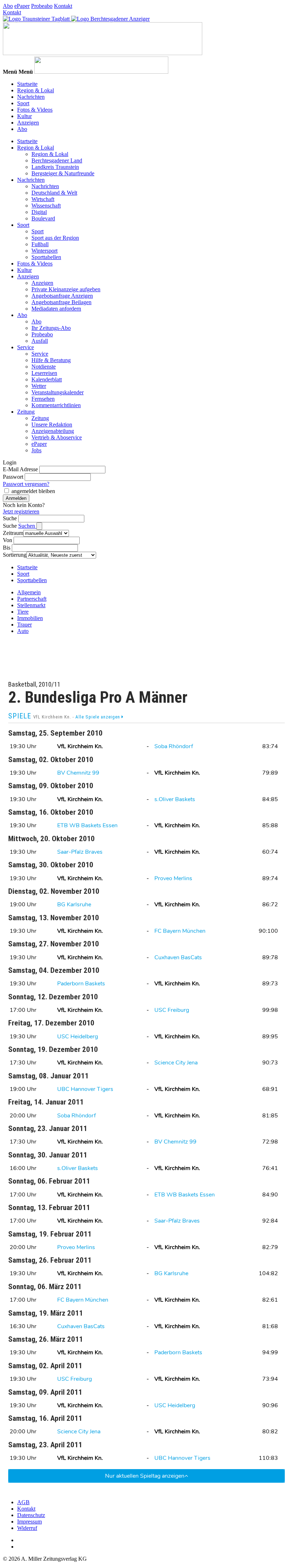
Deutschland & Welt (54, 193)
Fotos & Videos (35, 110)
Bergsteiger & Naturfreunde (62, 173)
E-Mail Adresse (20, 469)
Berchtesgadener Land (56, 160)
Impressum (29, 1521)
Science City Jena (176, 1063)
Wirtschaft (42, 199)
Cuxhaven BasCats (178, 957)
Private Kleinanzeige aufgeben (65, 289)
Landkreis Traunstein (55, 167)
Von (7, 540)
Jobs (36, 450)
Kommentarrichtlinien (56, 405)
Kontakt (63, 6)
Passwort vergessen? (26, 484)
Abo (8, 6)
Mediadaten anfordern (56, 309)
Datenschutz (31, 1515)
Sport (23, 103)
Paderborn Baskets (81, 984)
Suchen (27, 526)
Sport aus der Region (55, 238)
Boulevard (43, 218)
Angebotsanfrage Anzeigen (62, 296)
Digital (39, 212)
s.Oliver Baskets (174, 799)
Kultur (24, 116)
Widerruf (27, 1528)
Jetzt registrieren (21, 511)
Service (25, 347)
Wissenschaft (46, 206)
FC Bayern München (179, 931)
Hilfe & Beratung (51, 360)
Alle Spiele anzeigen (98, 717)
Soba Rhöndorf (173, 746)
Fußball (40, 244)
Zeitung (26, 412)
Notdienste (43, 367)
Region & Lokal (35, 90)
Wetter (38, 386)
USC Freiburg (171, 1010)
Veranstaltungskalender (57, 392)
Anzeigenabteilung (52, 431)
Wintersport (44, 251)
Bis (6, 548)
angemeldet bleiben (33, 491)
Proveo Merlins (173, 878)
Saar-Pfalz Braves (80, 852)
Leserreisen (44, 373)
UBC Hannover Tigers (85, 1089)
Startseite (27, 84)
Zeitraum (13, 533)
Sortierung (14, 555)
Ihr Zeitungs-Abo (51, 328)
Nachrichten (31, 97)
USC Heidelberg (77, 1036)
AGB (23, 1502)
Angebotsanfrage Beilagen (61, 302)
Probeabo (42, 6)
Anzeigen (28, 123)
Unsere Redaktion (51, 424)
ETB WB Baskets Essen (87, 825)
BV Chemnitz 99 (78, 773)
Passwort (13, 477)
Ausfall (39, 341)
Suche (10, 518)
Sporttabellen (46, 257)
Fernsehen (43, 399)
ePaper (22, 6)
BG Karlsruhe (74, 904)
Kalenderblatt (46, 379)
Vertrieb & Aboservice (56, 437)
